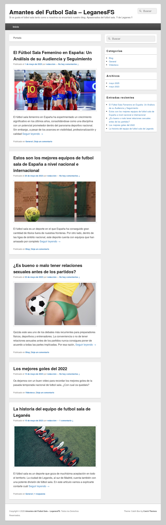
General (29, 141)
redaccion (50, 64)
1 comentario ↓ (66, 420)
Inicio (16, 26)
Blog (27, 249)
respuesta (39, 493)
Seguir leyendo (32, 134)
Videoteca (30, 392)
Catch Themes (150, 511)
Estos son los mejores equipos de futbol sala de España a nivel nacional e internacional (53, 164)
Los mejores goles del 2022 (40, 368)
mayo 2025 (114, 83)
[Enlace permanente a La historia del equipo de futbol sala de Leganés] (55, 469)
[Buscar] (140, 11)
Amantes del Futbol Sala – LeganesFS (61, 12)
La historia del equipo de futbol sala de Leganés (131, 128)
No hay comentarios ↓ (68, 64)
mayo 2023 (114, 86)
